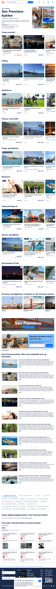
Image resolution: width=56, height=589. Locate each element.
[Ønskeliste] (39, 2)
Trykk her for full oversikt (27, 518)
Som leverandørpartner (49, 571)
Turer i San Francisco (29, 566)
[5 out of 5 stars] (10, 536)
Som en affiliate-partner (49, 575)
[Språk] (48, 2)
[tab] (10, 495)
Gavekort (42, 578)
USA (6, 566)
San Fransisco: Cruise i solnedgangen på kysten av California (46, 534)
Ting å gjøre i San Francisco (18, 566)
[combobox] (17, 2)
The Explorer (41, 581)
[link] (12, 46)
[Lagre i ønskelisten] (21, 36)
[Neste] (54, 46)
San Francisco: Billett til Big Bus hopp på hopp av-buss (10, 534)
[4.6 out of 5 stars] (5, 530)
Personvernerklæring (5, 350)
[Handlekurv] (44, 2)
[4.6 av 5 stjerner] (5, 25)
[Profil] (52, 2)
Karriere (41, 573)
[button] (12, 46)
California (10, 566)
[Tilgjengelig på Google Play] (22, 572)
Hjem (3, 566)
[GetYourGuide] (3, 2)
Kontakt (28, 571)
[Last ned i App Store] (22, 576)
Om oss (41, 571)
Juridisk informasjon (30, 573)
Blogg (41, 575)
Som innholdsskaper (48, 573)
